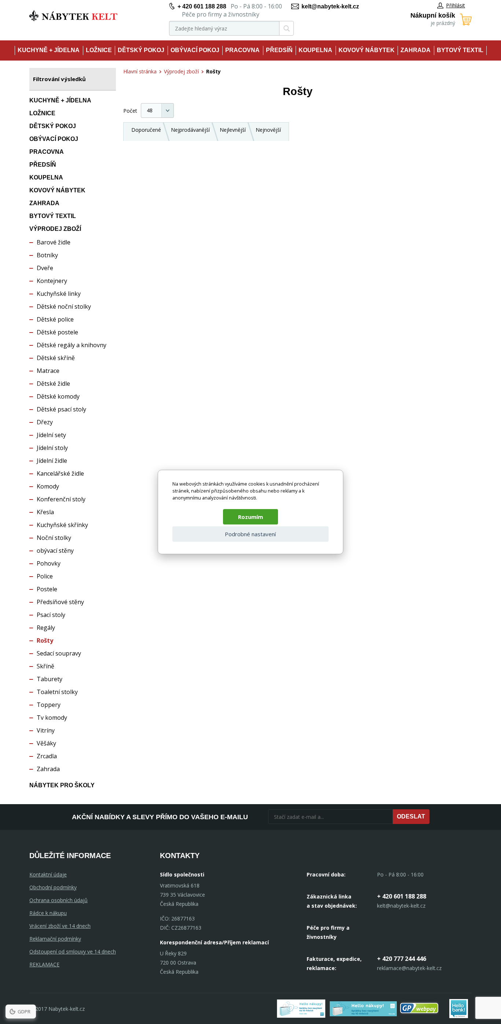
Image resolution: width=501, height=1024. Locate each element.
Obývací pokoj (195, 50)
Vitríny (46, 730)
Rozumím (250, 516)
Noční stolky (54, 538)
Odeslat (411, 816)
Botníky (47, 255)
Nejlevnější (233, 129)
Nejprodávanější (190, 129)
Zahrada (416, 50)
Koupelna (315, 50)
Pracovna (242, 50)
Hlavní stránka (140, 71)
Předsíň (279, 50)
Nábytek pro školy (62, 785)
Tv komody (52, 717)
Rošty (45, 640)
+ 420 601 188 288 (202, 6)
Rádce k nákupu (48, 912)
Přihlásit (455, 5)
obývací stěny (55, 551)
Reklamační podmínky (55, 938)
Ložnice (99, 50)
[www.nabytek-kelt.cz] (73, 16)
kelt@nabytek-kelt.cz (330, 6)
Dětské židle (53, 384)
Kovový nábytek (367, 50)
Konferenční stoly (61, 499)
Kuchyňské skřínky (62, 525)
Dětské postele (57, 332)
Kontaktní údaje (48, 874)
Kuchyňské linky (59, 294)
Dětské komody (58, 396)
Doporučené (146, 129)
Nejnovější (268, 129)
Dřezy (45, 422)
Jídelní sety (51, 435)
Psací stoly (51, 615)
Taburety (49, 679)
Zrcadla (47, 756)
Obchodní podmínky (53, 887)
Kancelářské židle (60, 473)
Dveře (45, 268)
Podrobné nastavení (250, 534)
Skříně (45, 666)
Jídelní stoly (52, 448)
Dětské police (55, 319)
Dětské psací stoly (61, 409)
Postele (47, 589)
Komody (48, 486)
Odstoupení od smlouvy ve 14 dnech (72, 951)
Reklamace (44, 964)
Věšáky (46, 743)
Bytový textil (460, 50)
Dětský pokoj (141, 50)
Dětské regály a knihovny (71, 345)
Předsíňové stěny (60, 602)
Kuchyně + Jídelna (49, 50)
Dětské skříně (56, 358)
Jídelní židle (52, 461)
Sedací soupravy (59, 653)
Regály (46, 628)
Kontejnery (52, 281)
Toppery (49, 705)
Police (45, 576)
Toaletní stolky (57, 692)
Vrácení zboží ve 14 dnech (60, 925)
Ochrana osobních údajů (58, 900)
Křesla (45, 512)
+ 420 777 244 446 (401, 959)
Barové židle (53, 242)
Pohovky (49, 563)
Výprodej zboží (55, 229)
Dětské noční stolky (64, 306)
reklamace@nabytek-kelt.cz (409, 968)
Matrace (48, 371)
